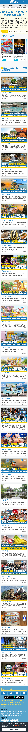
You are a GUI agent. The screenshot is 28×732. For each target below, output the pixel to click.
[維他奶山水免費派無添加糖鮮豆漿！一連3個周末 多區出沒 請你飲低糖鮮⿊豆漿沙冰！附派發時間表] (14, 389)
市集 (8, 700)
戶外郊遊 (20, 704)
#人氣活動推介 (14, 720)
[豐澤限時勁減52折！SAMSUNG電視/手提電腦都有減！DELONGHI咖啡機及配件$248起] (14, 618)
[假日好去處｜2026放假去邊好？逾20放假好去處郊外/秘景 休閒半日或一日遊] (14, 135)
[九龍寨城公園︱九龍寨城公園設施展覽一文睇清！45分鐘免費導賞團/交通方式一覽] (14, 491)
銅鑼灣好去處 (5, 702)
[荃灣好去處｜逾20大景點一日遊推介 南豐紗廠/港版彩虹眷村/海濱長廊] (14, 644)
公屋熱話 (13, 8)
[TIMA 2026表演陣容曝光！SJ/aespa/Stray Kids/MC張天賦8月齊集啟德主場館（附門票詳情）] (14, 567)
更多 (26, 36)
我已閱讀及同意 (14, 729)
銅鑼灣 (15, 31)
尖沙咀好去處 (18, 700)
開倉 (12, 700)
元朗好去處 (13, 702)
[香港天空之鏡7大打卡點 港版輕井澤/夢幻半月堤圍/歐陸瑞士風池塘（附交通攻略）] (14, 186)
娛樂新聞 (19, 8)
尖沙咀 (21, 31)
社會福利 (3, 706)
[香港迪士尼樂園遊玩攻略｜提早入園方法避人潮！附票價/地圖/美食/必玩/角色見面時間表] (14, 262)
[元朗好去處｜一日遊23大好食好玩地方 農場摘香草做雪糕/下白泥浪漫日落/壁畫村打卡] (14, 466)
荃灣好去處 (20, 702)
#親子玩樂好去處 (14, 722)
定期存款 (25, 8)
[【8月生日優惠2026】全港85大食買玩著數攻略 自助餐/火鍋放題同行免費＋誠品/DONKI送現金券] (14, 516)
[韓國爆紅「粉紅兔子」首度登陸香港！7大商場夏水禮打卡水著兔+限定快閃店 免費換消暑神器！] (14, 313)
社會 (9, 704)
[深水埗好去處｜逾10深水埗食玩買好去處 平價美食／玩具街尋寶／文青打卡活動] (14, 211)
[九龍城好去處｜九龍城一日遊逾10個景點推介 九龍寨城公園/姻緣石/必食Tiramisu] (14, 593)
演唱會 (5, 5)
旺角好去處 (4, 704)
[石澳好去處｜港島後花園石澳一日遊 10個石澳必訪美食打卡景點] (14, 338)
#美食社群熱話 (5, 722)
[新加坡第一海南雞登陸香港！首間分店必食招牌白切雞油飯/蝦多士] (14, 237)
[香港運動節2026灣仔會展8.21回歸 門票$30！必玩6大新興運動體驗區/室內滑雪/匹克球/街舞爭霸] (14, 415)
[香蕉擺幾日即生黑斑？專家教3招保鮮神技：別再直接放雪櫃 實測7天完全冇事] (14, 542)
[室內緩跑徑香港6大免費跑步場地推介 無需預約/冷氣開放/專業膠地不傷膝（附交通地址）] (14, 160)
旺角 (10, 31)
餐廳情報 (14, 704)
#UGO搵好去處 (5, 720)
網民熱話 (3, 711)
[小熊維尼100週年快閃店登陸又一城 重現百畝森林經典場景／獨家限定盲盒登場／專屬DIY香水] (14, 287)
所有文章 (4, 31)
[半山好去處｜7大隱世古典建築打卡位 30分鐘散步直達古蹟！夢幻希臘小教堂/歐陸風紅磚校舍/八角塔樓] (14, 84)
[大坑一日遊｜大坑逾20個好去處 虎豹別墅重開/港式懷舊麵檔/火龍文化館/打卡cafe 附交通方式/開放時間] (14, 669)
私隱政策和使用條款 (20, 725)
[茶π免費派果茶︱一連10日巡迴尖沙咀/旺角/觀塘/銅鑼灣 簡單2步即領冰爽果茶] (14, 364)
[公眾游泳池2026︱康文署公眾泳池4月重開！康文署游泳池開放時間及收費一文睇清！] (14, 109)
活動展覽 (3, 700)
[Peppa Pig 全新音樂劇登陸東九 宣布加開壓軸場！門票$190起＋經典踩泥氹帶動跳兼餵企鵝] (14, 440)
